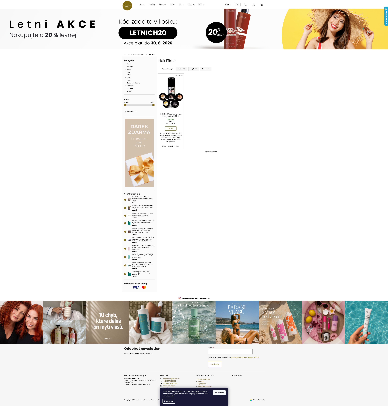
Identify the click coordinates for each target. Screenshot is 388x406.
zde (172, 396)
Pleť (128, 72)
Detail (171, 128)
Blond (164, 146)
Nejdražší (194, 69)
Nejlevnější (181, 69)
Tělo (128, 75)
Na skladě (131, 111)
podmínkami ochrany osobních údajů (245, 357)
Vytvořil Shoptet (258, 400)
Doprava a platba (204, 379)
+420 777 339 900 (169, 381)
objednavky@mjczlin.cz (171, 379)
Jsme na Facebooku (170, 383)
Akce (129, 64)
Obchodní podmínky (205, 386)
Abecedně (205, 69)
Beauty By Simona (133, 83)
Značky (129, 91)
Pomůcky (130, 86)
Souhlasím (219, 393)
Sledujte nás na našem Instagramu (196, 298)
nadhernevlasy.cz (169, 386)
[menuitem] (142, 5)
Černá (170, 146)
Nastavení (168, 401)
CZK (236, 4)
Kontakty (201, 381)
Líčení (129, 77)
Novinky (130, 67)
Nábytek (130, 88)
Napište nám (202, 384)
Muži (128, 80)
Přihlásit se (215, 364)
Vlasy (129, 69)
